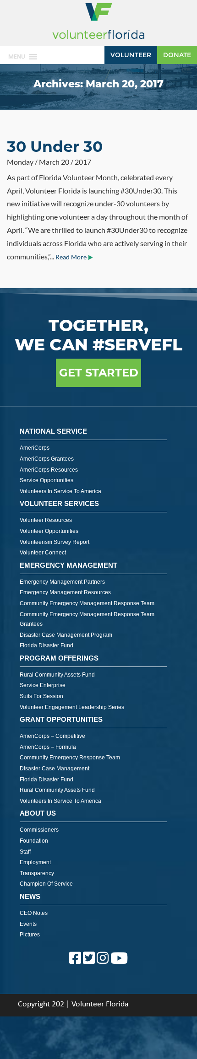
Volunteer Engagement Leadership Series (72, 707)
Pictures (30, 934)
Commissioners (39, 830)
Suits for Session (41, 696)
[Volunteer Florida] (98, 39)
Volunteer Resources (46, 520)
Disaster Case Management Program (66, 635)
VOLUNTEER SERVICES (59, 503)
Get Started (98, 372)
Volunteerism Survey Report (54, 542)
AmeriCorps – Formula (48, 747)
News (30, 896)
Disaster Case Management (54, 768)
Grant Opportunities (61, 719)
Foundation (34, 841)
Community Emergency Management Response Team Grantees (87, 619)
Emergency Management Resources (65, 592)
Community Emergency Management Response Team (87, 603)
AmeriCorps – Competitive (52, 736)
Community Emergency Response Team (70, 757)
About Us (38, 813)
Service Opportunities (46, 480)
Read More (71, 257)
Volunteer (130, 55)
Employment (35, 862)
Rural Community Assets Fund (57, 675)
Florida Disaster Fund (46, 645)
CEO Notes (34, 913)
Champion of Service (46, 884)
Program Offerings (59, 658)
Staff (25, 852)
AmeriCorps (34, 448)
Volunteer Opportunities (49, 531)
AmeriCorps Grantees (47, 459)
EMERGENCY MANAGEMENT (68, 565)
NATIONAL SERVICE (53, 431)
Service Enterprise (43, 685)
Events (28, 924)
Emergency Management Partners (62, 582)
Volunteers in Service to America (60, 491)
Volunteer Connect (43, 552)
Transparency (37, 873)
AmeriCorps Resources (49, 470)
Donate (177, 55)
